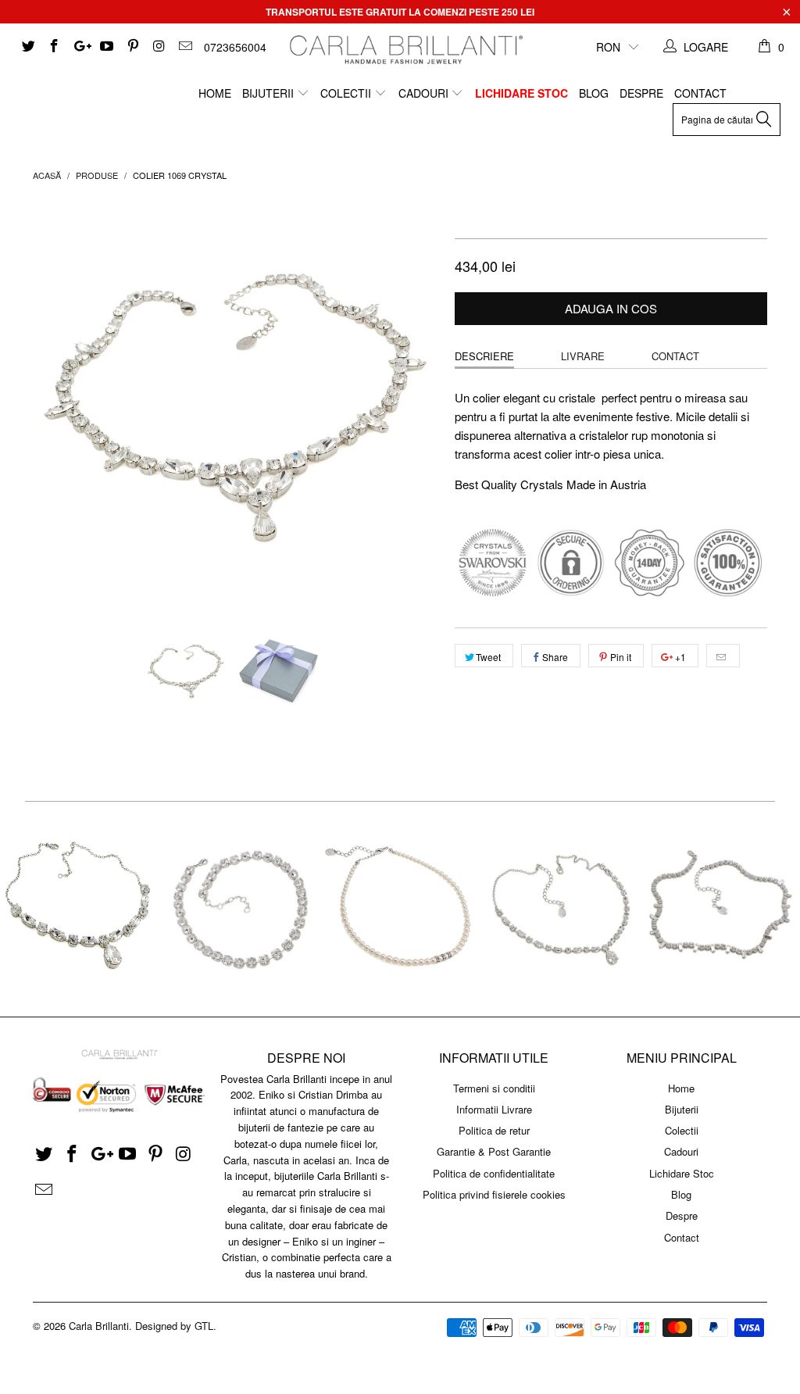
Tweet (488, 656)
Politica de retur (494, 1130)
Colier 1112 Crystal (560, 909)
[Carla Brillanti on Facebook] (54, 47)
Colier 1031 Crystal (720, 909)
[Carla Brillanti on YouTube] (106, 47)
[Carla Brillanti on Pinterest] (132, 47)
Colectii (347, 93)
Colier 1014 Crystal (240, 909)
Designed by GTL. (175, 1325)
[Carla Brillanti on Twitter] (27, 47)
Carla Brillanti (99, 1325)
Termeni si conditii (494, 1088)
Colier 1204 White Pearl (400, 909)
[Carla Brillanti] (404, 49)
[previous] (54, 403)
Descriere (484, 355)
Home (214, 93)
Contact (700, 93)
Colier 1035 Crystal (80, 909)
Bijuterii (269, 93)
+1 (679, 656)
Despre (641, 93)
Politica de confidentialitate (494, 1173)
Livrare (583, 355)
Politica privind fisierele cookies (494, 1194)
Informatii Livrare (494, 1109)
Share (555, 656)
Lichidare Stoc (521, 93)
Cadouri (425, 93)
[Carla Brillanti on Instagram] (158, 47)
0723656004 (235, 47)
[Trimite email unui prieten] (723, 655)
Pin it (620, 656)
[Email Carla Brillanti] (184, 47)
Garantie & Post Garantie (494, 1151)
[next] (417, 403)
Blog (594, 93)
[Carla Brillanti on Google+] (80, 47)
